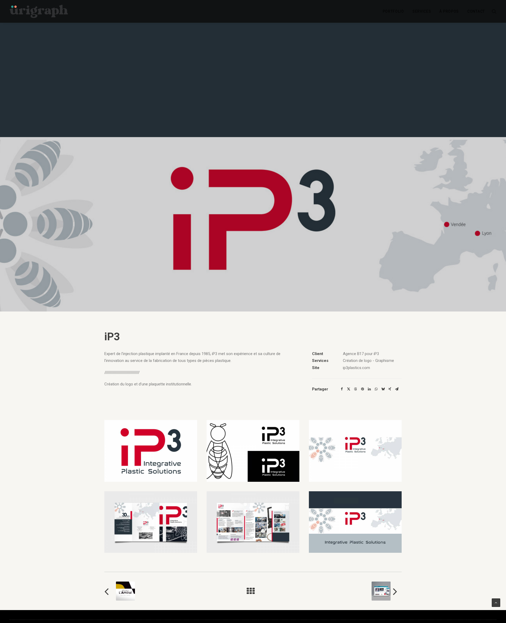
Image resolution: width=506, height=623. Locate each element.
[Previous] (163, 591)
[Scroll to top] (496, 602)
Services (421, 11)
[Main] (253, 591)
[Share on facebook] (342, 389)
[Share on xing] (390, 389)
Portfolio (393, 11)
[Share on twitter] (349, 389)
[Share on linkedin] (369, 389)
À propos (449, 11)
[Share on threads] (355, 389)
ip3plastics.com (356, 367)
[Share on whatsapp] (376, 389)
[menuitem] (393, 11)
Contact (476, 11)
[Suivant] (342, 591)
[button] (494, 11)
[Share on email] (396, 389)
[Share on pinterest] (362, 389)
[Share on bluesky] (383, 389)
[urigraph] (38, 11)
